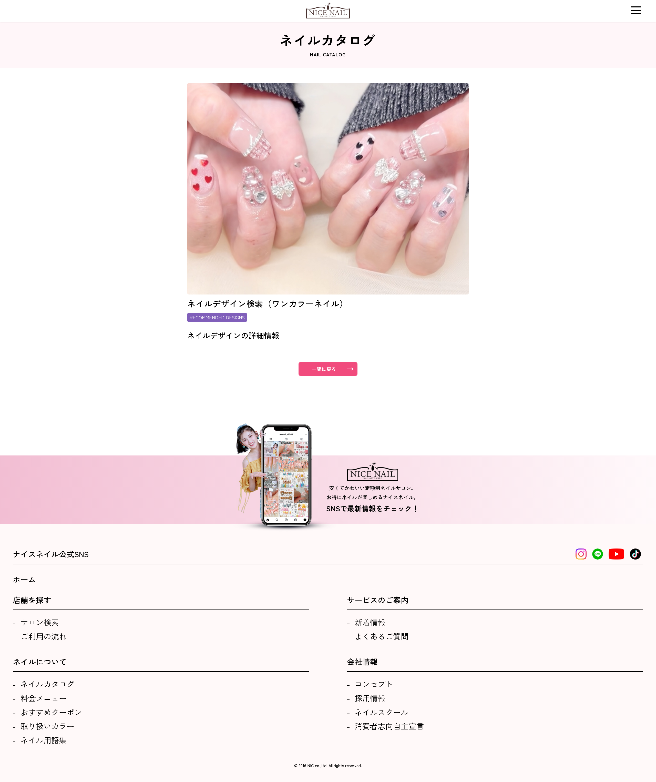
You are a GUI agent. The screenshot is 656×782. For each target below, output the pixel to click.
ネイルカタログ (47, 683)
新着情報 (370, 622)
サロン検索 (39, 622)
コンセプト (374, 683)
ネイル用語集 (43, 740)
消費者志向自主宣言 (389, 726)
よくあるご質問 (381, 636)
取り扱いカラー (47, 726)
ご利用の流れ (43, 636)
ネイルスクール (381, 712)
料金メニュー (43, 698)
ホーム (24, 579)
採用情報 (370, 698)
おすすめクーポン (51, 712)
